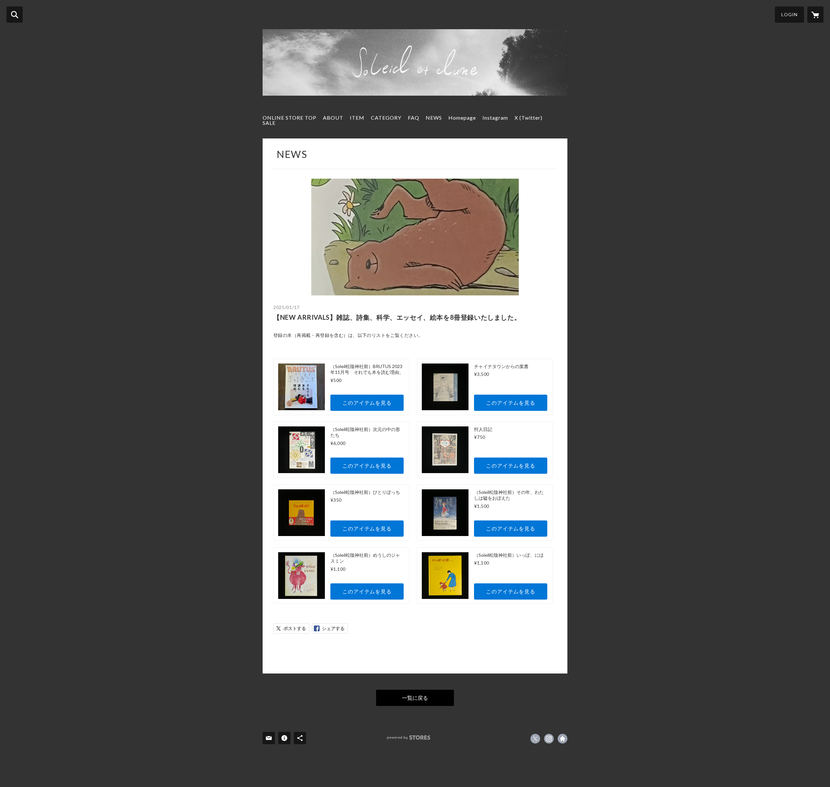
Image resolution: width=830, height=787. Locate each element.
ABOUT (333, 117)
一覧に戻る (415, 698)
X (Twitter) (528, 117)
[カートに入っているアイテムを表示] (815, 14)
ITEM (357, 117)
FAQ (413, 117)
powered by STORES (408, 737)
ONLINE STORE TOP (289, 117)
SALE (269, 123)
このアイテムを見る (366, 402)
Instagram (495, 117)
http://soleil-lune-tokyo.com (562, 739)
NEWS (434, 117)
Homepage (462, 117)
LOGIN (789, 14)
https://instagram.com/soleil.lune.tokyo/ (549, 739)
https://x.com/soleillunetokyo (535, 739)
